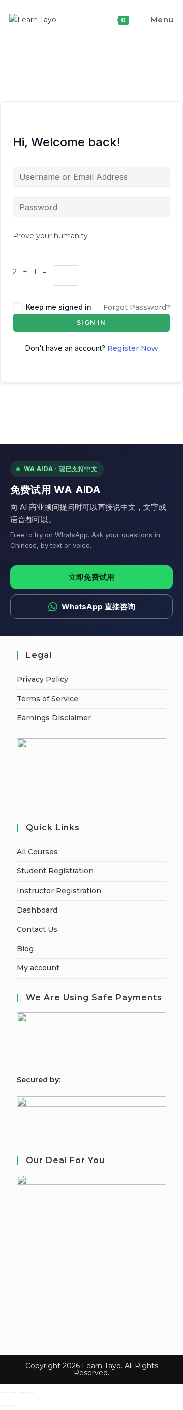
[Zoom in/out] (3, 1393)
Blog (25, 948)
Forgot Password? (136, 307)
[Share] (21, 1393)
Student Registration (55, 870)
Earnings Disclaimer (54, 718)
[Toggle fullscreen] (12, 1393)
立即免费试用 (91, 577)
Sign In (91, 322)
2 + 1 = (33, 271)
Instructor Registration (59, 890)
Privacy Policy (42, 679)
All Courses (37, 851)
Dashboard (37, 910)
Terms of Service (47, 698)
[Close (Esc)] (31, 1393)
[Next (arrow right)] (12, 1406)
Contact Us (37, 929)
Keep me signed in (59, 307)
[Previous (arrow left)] (3, 1406)
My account (38, 968)
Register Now (132, 348)
